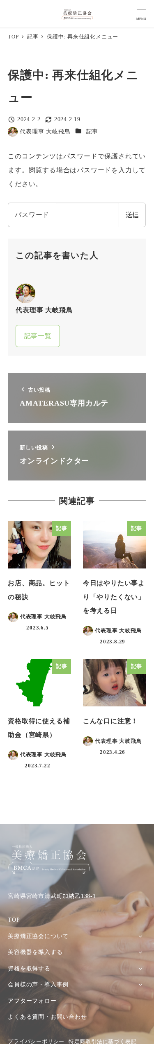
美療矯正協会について (38, 936)
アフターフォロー (32, 1000)
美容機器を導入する (35, 952)
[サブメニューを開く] (140, 936)
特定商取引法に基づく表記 (103, 1041)
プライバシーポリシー (36, 1041)
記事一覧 (38, 335)
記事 (92, 131)
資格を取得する (29, 968)
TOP (14, 919)
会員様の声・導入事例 (38, 984)
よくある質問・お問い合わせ (47, 1016)
